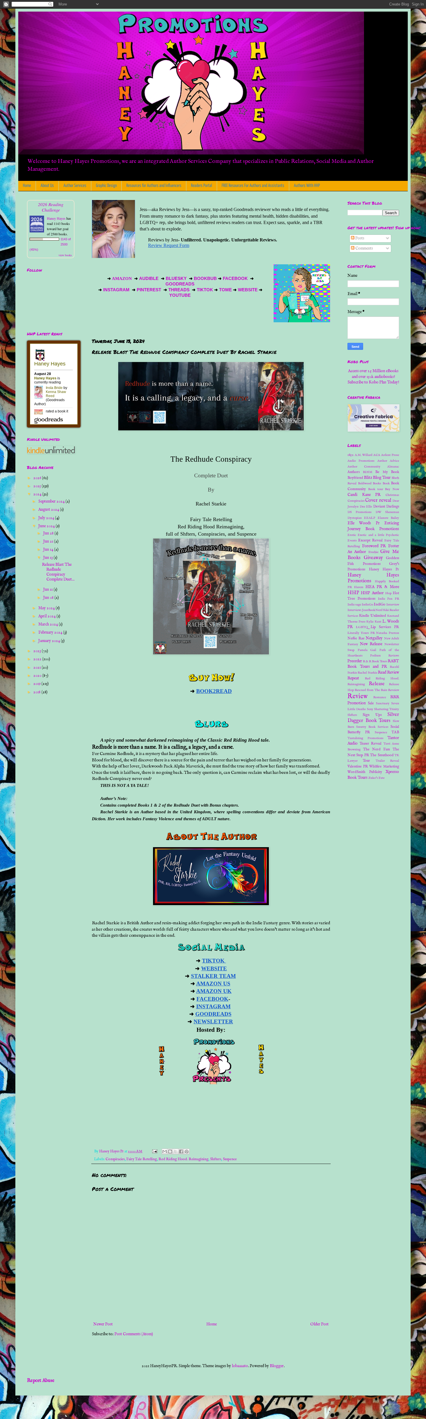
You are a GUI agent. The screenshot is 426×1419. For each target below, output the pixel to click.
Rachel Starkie (367, 673)
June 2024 (47, 526)
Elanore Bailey (388, 518)
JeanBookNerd (372, 610)
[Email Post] (154, 1151)
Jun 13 (48, 557)
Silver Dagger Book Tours (373, 718)
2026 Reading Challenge (50, 207)
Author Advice (388, 461)
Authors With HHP (307, 185)
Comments (363, 248)
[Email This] (165, 1151)
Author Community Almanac (373, 467)
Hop (388, 593)
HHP (353, 593)
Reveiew (393, 690)
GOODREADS (179, 284)
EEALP (369, 518)
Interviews (354, 610)
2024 (37, 494)
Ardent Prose (390, 455)
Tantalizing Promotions (365, 738)
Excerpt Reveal (370, 540)
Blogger (277, 1366)
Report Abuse (40, 1381)
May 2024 (47, 608)
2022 (37, 659)
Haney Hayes (56, 218)
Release (377, 684)
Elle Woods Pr (363, 523)
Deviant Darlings (386, 506)
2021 (37, 667)
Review (357, 696)
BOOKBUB (205, 278)
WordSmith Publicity (364, 772)
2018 (37, 692)
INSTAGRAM (116, 290)
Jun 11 (48, 589)
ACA (376, 455)
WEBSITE (247, 290)
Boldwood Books (369, 483)
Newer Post (103, 1324)
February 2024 (50, 632)
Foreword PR (374, 546)
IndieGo (367, 605)
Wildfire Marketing (384, 766)
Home (27, 185)
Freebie (373, 552)
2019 (37, 683)
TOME (225, 290)
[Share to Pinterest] (187, 1151)
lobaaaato (240, 1366)
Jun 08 (48, 597)
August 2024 (49, 509)
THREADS (179, 290)
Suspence (230, 1159)
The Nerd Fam (376, 749)
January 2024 (49, 640)
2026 (37, 478)
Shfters (215, 1159)
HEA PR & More (382, 587)
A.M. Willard (363, 455)
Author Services (74, 185)
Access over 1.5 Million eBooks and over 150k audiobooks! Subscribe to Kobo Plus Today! (373, 376)
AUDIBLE (149, 278)
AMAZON (122, 278)
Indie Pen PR (388, 599)
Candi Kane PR (364, 494)
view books (65, 255)
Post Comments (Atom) (133, 1334)
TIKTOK (205, 290)
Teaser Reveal (371, 743)
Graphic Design (106, 185)
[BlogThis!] (170, 1151)
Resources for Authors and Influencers (153, 185)
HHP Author (372, 593)
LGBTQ (362, 627)
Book (386, 483)
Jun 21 (48, 541)
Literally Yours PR (361, 633)
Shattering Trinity (386, 709)
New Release (371, 644)
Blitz (368, 477)
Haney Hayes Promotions (373, 578)
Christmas (392, 495)
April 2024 (47, 616)
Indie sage (354, 605)
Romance (379, 697)
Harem (358, 587)
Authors (353, 472)
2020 (37, 675)
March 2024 (48, 624)
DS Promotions (359, 512)
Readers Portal (201, 185)
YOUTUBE (180, 295)
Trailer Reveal (387, 761)
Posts (359, 238)
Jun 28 (48, 533)
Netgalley (374, 638)
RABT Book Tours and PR (373, 664)
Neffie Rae (356, 638)
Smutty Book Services (372, 727)
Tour (366, 760)
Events (352, 541)
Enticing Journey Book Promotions (373, 526)
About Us (47, 185)
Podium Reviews (384, 656)
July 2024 (46, 518)
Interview (392, 605)
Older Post (319, 1324)
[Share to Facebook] (181, 1151)
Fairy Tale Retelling (141, 1159)
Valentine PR (357, 766)
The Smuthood (381, 755)
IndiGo (379, 604)
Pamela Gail (367, 650)
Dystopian (354, 518)
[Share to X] (176, 1151)
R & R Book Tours (375, 661)
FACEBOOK (235, 278)
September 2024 (51, 501)
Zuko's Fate (376, 778)
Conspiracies (115, 1159)
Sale (371, 703)
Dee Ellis (366, 507)
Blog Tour (382, 477)
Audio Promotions (360, 461)
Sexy (370, 709)
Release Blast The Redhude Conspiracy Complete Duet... (58, 572)
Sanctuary (382, 703)
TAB (395, 732)
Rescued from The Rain (371, 690)
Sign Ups (372, 715)
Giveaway (373, 558)
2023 (37, 651)
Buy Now (392, 489)
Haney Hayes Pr (384, 569)
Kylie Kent (373, 622)
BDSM (367, 472)
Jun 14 (48, 549)
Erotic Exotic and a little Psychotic (373, 535)
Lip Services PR (385, 627)
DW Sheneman (387, 512)
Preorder (354, 661)
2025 (37, 486)
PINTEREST (149, 290)
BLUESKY (177, 278)
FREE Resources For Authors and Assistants (253, 185)
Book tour (375, 489)
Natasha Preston (387, 633)
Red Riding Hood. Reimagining (183, 1159)
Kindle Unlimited (372, 616)
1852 (350, 455)
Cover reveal (378, 500)
